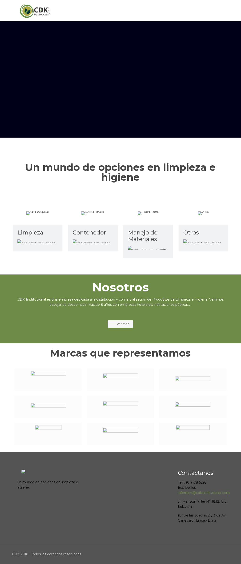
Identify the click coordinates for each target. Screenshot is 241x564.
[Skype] (190, 554)
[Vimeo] (209, 554)
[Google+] (202, 554)
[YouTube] (215, 554)
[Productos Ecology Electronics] (120, 407)
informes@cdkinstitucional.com (204, 493)
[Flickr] (221, 554)
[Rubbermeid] (48, 380)
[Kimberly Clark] (120, 380)
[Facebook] (196, 554)
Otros (191, 232)
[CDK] (35, 10)
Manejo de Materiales (142, 235)
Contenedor (89, 232)
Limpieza (30, 232)
